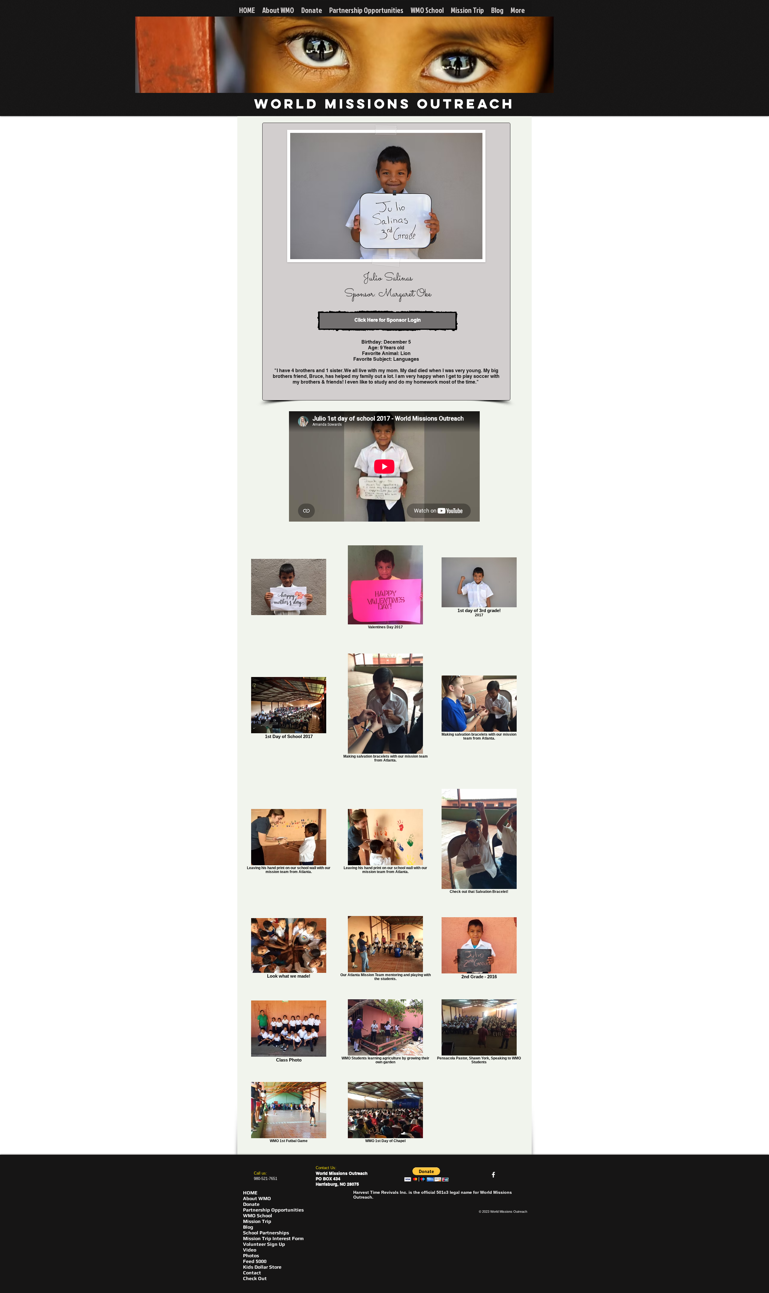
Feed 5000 (254, 1261)
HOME (250, 1193)
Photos (251, 1255)
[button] (426, 1174)
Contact (252, 1273)
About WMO (257, 1198)
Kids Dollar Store (262, 1267)
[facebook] (493, 1174)
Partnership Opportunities (273, 1210)
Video (249, 1250)
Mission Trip (257, 1221)
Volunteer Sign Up (264, 1244)
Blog (248, 1227)
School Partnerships (266, 1233)
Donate (251, 1204)
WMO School (257, 1215)
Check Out (255, 1278)
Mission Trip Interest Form (273, 1238)
